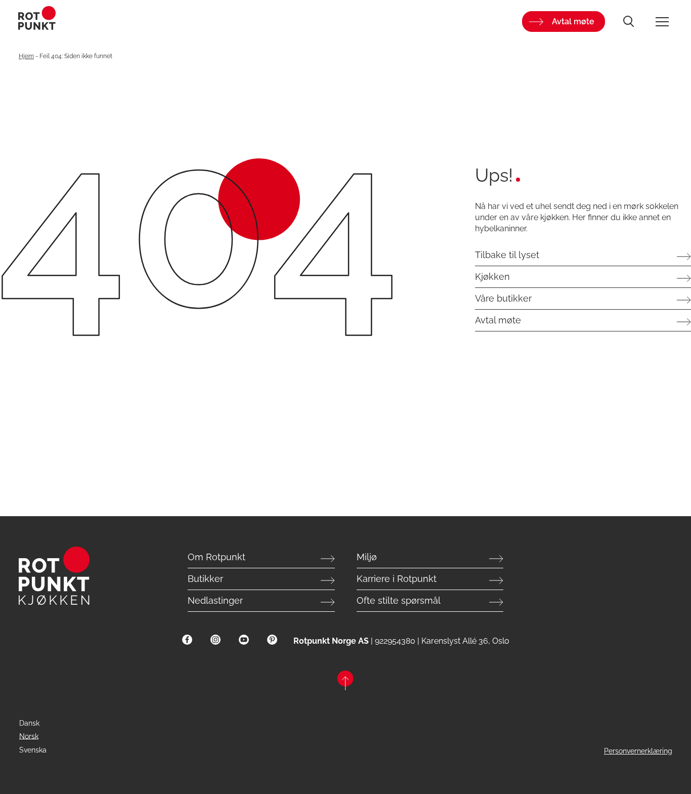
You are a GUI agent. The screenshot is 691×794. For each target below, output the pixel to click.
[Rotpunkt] (127, 21)
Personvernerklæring (638, 751)
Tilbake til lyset (507, 254)
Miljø (367, 557)
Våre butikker (503, 298)
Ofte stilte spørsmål (399, 600)
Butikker (205, 578)
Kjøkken (492, 276)
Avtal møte (573, 21)
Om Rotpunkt (216, 557)
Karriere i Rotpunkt (397, 578)
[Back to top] (345, 682)
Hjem (26, 56)
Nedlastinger (215, 600)
